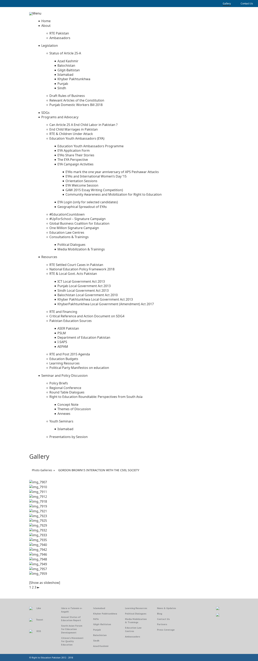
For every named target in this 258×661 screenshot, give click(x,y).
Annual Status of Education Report (71, 618)
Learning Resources (136, 608)
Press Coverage (166, 629)
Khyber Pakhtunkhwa (105, 613)
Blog (159, 613)
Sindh (96, 640)
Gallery (227, 3)
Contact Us (247, 3)
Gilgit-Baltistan (102, 624)
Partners (162, 624)
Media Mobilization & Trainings (136, 620)
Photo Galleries (42, 470)
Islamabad (99, 608)
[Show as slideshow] (44, 582)
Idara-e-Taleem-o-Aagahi (71, 610)
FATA (96, 619)
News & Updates (166, 608)
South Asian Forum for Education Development (71, 629)
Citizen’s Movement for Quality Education (72, 641)
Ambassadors (132, 636)
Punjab (97, 629)
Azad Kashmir (101, 646)
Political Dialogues (135, 613)
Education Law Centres (133, 629)
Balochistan (100, 635)
